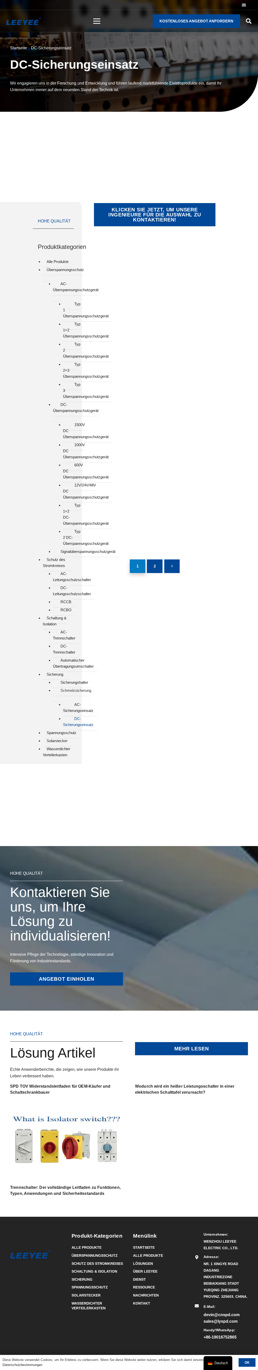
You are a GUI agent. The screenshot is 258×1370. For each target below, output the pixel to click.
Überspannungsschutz (95, 1255)
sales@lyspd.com (221, 1321)
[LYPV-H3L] (187, 328)
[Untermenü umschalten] (57, 621)
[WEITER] (172, 566)
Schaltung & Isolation (94, 1271)
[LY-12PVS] (122, 264)
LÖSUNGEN (143, 1264)
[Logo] (23, 21)
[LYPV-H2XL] (122, 393)
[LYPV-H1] (122, 522)
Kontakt (141, 1303)
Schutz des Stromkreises (97, 1264)
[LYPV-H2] (187, 457)
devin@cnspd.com (222, 1315)
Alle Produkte (87, 1247)
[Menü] (97, 21)
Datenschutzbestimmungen (22, 1365)
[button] (249, 21)
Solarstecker (86, 1295)
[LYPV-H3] (122, 457)
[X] (228, 5)
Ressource (144, 1287)
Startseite (144, 1247)
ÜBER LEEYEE (145, 1271)
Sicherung (82, 1279)
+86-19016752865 (220, 1337)
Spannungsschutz (90, 1287)
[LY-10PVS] (187, 264)
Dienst (139, 1279)
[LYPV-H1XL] (187, 393)
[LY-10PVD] (122, 328)
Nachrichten (146, 1295)
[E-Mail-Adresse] (244, 5)
